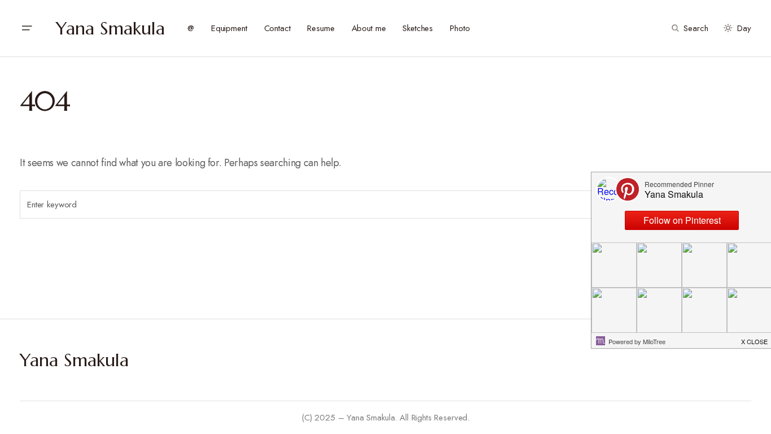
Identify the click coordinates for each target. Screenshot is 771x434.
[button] (26, 28)
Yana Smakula (110, 28)
